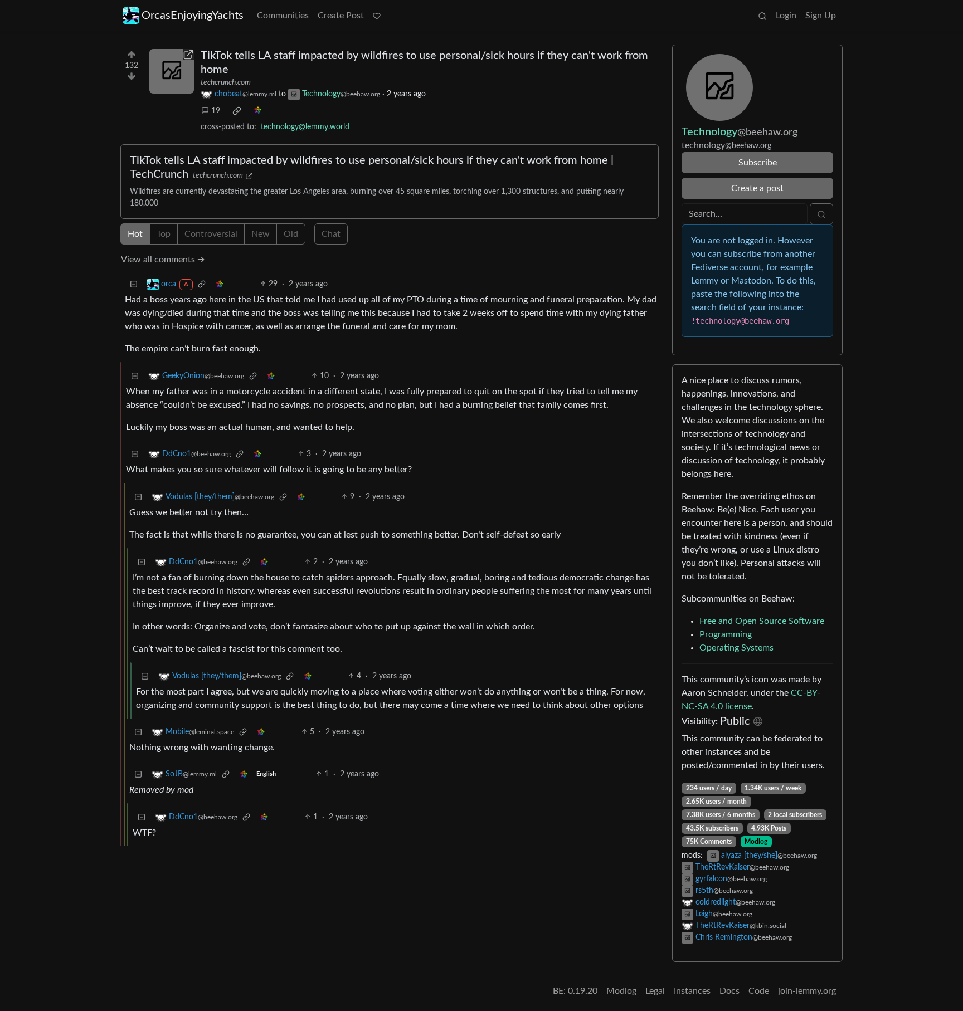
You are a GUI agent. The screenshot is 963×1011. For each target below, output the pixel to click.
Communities (283, 15)
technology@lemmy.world (305, 127)
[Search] (762, 15)
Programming (725, 634)
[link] (237, 110)
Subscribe (757, 162)
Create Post (341, 15)
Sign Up (820, 15)
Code (758, 990)
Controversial (210, 233)
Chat (331, 233)
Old (291, 233)
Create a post (757, 188)
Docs (729, 990)
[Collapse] (134, 284)
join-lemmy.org (807, 990)
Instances (692, 990)
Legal (655, 990)
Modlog (756, 841)
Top (164, 233)
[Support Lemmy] (376, 15)
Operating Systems (736, 647)
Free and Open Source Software (761, 621)
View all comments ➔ (163, 259)
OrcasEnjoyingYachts (193, 15)
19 (215, 111)
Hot (135, 233)
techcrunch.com (226, 82)
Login (786, 15)
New (260, 233)
